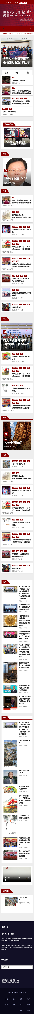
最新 (6, 73)
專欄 (10, 108)
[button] (30, 28)
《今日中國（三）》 (14, 179)
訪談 (17, 73)
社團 (14, 87)
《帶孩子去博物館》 (8, 934)
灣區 (25, 98)
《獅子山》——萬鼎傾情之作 (14, 143)
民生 (22, 98)
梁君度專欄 (15, 226)
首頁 (6, 999)
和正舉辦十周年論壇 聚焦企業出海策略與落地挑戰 (24, 607)
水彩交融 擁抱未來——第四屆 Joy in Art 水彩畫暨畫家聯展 (21, 249)
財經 (18, 98)
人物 (19, 139)
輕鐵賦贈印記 (16, 307)
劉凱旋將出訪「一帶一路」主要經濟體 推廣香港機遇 (24, 665)
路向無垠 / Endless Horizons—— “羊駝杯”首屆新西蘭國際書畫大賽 (21, 217)
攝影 (4, 439)
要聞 (4, 55)
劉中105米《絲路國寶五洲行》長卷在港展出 (24, 853)
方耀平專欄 (5, 108)
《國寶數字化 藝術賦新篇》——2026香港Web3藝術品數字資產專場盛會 (24, 620)
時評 (27, 73)
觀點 (4, 175)
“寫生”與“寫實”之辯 (18, 464)
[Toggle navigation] (16, 29)
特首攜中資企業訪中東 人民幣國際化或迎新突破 (24, 688)
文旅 (12, 139)
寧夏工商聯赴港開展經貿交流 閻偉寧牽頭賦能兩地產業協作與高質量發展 (21, 202)
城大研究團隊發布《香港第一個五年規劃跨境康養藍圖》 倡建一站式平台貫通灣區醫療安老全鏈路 (16, 947)
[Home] (3, 29)
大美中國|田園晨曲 (14, 443)
